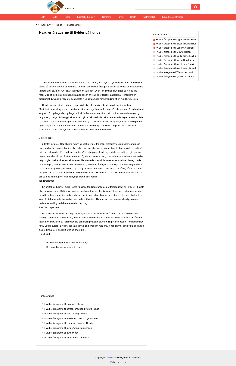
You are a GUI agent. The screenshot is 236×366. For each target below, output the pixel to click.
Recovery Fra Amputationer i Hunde (64, 247)
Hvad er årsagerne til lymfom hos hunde (175, 76)
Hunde (67, 17)
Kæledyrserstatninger (172, 17)
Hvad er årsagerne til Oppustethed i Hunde (176, 39)
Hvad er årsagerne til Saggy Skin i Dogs (175, 48)
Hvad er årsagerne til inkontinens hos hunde (66, 337)
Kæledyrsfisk (149, 17)
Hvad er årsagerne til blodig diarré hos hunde (176, 56)
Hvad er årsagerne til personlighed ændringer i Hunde (71, 309)
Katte (54, 17)
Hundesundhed (73, 25)
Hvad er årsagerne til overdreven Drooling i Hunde (176, 64)
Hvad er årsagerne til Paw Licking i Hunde (65, 313)
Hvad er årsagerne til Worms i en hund (174, 72)
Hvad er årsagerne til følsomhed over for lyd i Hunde (71, 318)
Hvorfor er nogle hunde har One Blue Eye (67, 242)
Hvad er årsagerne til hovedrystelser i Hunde (176, 44)
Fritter (120, 17)
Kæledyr (45, 25)
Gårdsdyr (106, 17)
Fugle (42, 17)
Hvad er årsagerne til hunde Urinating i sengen (68, 328)
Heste (133, 17)
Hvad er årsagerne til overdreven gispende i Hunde (176, 68)
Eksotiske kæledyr (86, 17)
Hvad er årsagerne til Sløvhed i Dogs (173, 52)
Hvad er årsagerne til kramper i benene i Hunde (68, 323)
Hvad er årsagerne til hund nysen (61, 332)
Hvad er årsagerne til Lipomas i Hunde (64, 304)
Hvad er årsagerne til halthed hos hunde (175, 60)
